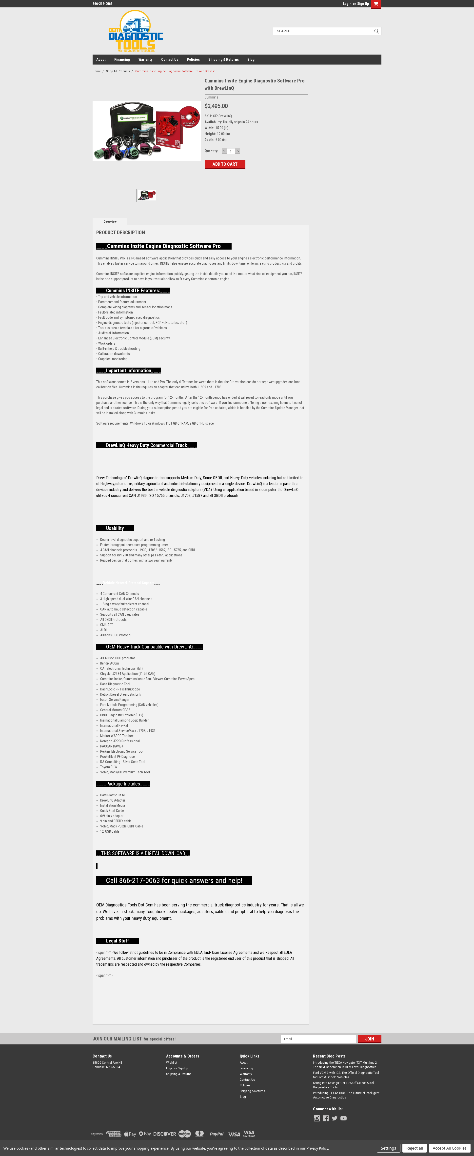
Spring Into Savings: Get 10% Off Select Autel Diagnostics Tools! (343, 1085)
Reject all (414, 1148)
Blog (251, 59)
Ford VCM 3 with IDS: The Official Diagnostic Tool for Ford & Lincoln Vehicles (346, 1075)
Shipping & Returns (223, 59)
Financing (122, 59)
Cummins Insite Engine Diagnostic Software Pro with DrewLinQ (176, 71)
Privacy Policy (317, 1148)
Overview (110, 221)
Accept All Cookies (450, 1148)
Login (347, 4)
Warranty (145, 59)
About (101, 59)
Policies (193, 59)
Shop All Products (118, 71)
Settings (388, 1148)
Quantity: (211, 151)
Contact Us (169, 59)
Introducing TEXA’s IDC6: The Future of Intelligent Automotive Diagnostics (346, 1095)
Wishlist (171, 1062)
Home (97, 71)
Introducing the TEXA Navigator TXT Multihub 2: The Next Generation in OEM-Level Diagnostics (345, 1065)
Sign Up (363, 4)
